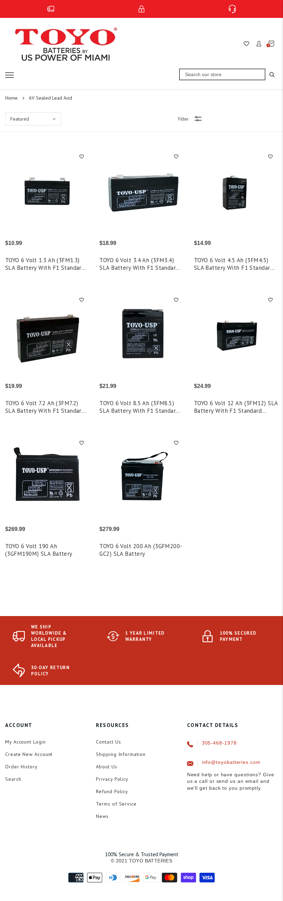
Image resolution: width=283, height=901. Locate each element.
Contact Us (108, 742)
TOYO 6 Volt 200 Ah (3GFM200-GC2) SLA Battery (140, 549)
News (102, 816)
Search (13, 779)
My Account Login (25, 742)
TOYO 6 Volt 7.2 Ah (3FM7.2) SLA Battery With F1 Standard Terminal (45, 406)
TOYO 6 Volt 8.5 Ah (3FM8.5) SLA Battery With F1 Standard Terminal (139, 406)
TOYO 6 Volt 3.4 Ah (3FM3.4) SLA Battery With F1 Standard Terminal (139, 264)
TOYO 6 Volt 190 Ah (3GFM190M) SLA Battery (38, 549)
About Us (106, 767)
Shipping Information (120, 754)
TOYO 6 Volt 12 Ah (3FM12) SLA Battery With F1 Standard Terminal (236, 406)
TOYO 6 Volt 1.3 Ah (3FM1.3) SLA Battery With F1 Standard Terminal (45, 264)
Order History (21, 767)
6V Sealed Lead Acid (50, 98)
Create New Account (28, 754)
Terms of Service (116, 804)
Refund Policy (112, 791)
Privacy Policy (112, 779)
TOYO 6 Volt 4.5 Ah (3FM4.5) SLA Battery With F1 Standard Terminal (233, 264)
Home (11, 98)
